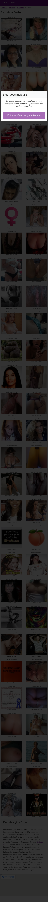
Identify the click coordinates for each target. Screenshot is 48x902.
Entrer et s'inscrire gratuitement (24, 115)
